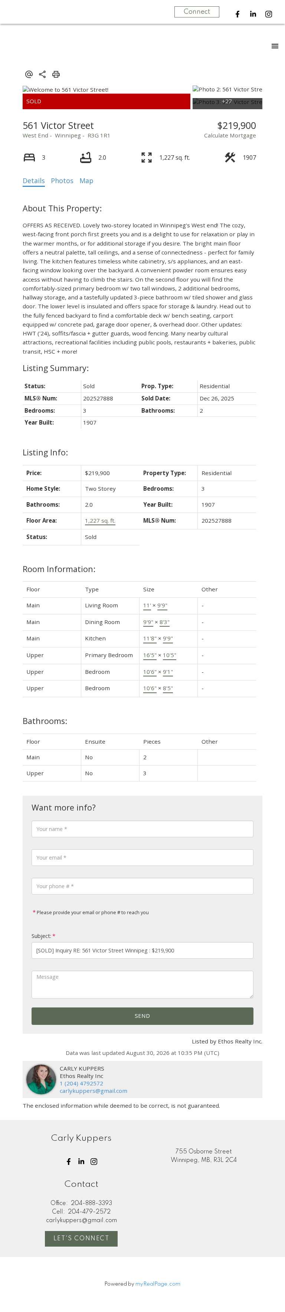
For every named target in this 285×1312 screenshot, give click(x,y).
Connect (197, 12)
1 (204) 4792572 (81, 1083)
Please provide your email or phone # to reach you (92, 912)
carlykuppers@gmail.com (93, 1090)
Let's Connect (81, 1239)
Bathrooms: (45, 720)
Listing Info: (45, 452)
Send (142, 1015)
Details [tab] (34, 180)
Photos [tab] (62, 180)
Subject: (41, 935)
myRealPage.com (157, 1284)
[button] (237, 14)
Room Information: (59, 569)
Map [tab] (86, 180)
